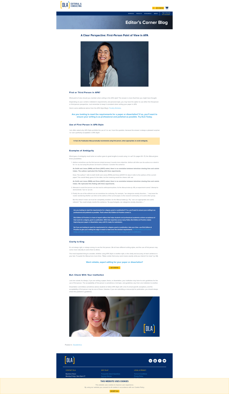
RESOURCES (147, 13)
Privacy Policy (138, 376)
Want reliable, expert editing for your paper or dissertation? (114, 262)
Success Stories (106, 376)
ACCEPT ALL (115, 391)
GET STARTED (160, 8)
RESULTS (139, 13)
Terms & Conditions (140, 374)
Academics (77, 344)
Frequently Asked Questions (110, 374)
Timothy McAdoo (115, 108)
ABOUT (156, 13)
